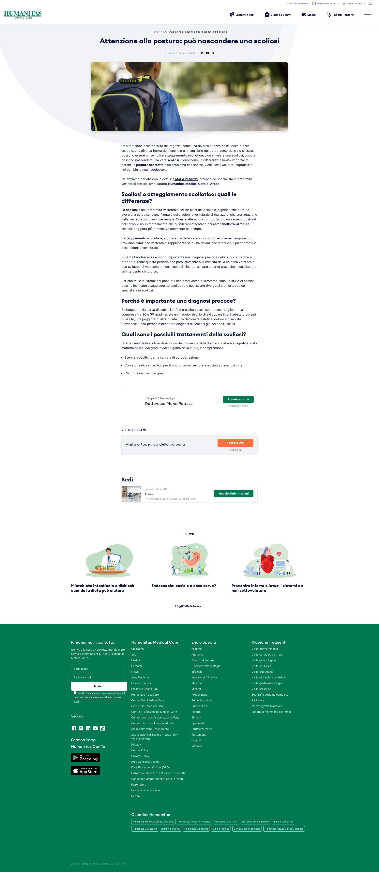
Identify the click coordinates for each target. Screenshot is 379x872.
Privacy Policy (140, 756)
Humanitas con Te (356, 3)
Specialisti (198, 723)
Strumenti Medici (202, 729)
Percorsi (136, 666)
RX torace (258, 700)
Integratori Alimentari (204, 677)
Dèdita (135, 796)
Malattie (196, 683)
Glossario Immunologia (205, 666)
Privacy (136, 744)
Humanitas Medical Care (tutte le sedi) (153, 821)
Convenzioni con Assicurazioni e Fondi (155, 717)
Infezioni (196, 671)
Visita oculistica (261, 666)
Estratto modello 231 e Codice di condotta (158, 773)
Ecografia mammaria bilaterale (271, 711)
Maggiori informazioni (234, 493)
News (368, 14)
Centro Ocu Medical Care (147, 706)
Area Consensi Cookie (145, 761)
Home (155, 31)
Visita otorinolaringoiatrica (268, 677)
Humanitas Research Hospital (194, 821)
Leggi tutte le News (188, 606)
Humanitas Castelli (283, 821)
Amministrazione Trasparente (150, 729)
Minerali (196, 688)
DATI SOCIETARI (118, 864)
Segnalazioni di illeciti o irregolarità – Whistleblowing (154, 736)
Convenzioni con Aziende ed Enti (152, 723)
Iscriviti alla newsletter (297, 3)
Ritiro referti (138, 784)
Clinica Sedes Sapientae (247, 828)
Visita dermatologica (265, 648)
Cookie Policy (140, 750)
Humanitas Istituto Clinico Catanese (284, 828)
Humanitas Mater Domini (255, 821)
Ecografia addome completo (270, 694)
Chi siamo (137, 648)
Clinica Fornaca (221, 828)
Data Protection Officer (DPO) (150, 767)
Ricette (196, 711)
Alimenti (196, 648)
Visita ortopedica (262, 671)
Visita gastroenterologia (267, 683)
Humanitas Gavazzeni (145, 828)
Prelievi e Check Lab (144, 688)
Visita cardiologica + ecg (267, 654)
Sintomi (196, 717)
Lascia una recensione (145, 790)
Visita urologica (261, 688)
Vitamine (197, 746)
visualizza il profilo (238, 405)
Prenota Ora (235, 442)
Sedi (134, 654)
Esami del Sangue (202, 660)
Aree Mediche (140, 677)
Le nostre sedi (244, 14)
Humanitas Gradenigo (196, 828)
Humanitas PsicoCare (145, 694)
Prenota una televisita (328, 3)
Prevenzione (199, 694)
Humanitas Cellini (170, 828)
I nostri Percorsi (343, 14)
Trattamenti (198, 734)
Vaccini (196, 740)
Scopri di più (235, 449)
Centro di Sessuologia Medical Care (154, 711)
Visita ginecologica (264, 660)
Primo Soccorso (201, 700)
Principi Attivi (199, 706)
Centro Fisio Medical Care (147, 700)
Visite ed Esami (281, 14)
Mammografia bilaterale (267, 706)
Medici (311, 14)
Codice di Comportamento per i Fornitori (157, 778)
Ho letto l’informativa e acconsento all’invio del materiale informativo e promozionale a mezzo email (99, 697)
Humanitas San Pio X (226, 821)
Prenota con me (238, 399)
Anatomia (197, 654)
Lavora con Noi (141, 683)
